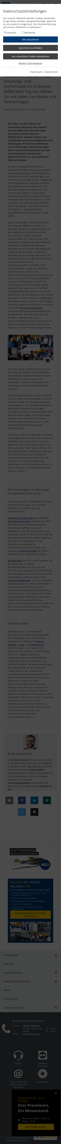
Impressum (36, 71)
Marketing (29, 32)
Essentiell (11, 32)
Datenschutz (51, 71)
